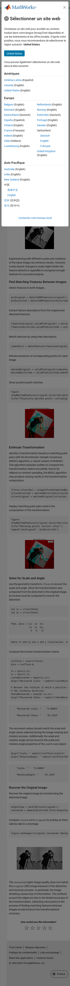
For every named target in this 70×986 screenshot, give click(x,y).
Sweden (41, 125)
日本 (6, 200)
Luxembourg (11, 146)
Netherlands (44, 104)
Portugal (42, 120)
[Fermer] (64, 7)
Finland (8, 125)
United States (12, 90)
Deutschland (11, 114)
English (44, 140)
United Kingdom (46, 151)
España (8, 120)
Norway (41, 109)
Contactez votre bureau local (35, 217)
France (8, 130)
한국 (6, 205)
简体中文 (12, 189)
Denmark (9, 109)
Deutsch (45, 135)
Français (45, 146)
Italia (7, 140)
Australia (9, 169)
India (7, 174)
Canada (8, 85)
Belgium (8, 104)
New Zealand (11, 179)
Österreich (43, 114)
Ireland (8, 135)
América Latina (13, 80)
